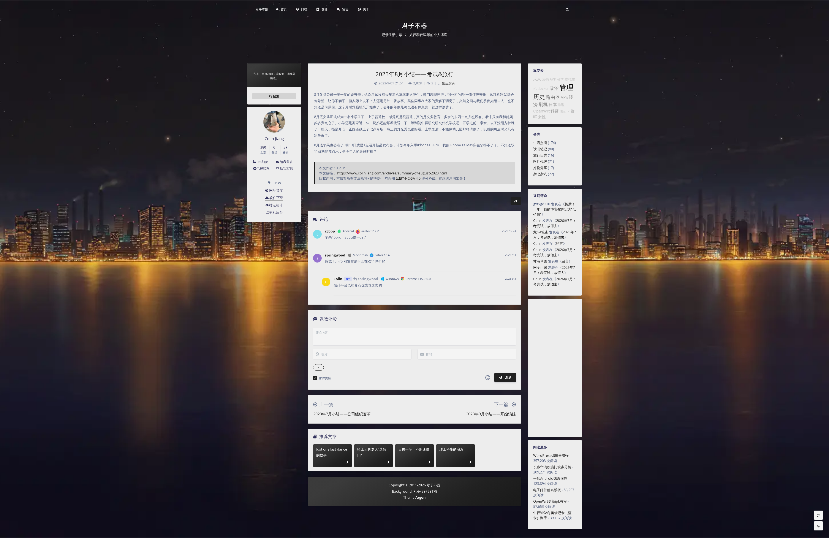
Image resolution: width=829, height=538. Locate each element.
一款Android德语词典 (550, 478)
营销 (545, 79)
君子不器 (262, 9)
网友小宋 (540, 267)
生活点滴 (540, 142)
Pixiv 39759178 (425, 491)
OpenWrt (541, 111)
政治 (554, 88)
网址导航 (275, 190)
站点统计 (276, 205)
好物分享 (540, 167)
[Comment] (818, 515)
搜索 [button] (275, 96)
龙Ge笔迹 (540, 232)
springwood (335, 255)
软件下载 (276, 197)
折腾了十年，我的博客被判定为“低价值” (554, 209)
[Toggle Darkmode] (818, 525)
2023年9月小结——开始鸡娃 (491, 413)
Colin (537, 220)
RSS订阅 (262, 162)
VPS (564, 97)
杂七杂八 (540, 174)
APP (553, 79)
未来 (537, 79)
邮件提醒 (325, 378)
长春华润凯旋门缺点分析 (552, 467)
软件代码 (540, 161)
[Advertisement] (554, 368)
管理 (566, 87)
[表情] (487, 377)
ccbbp (330, 231)
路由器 (553, 97)
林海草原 (540, 261)
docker (543, 88)
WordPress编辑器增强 (551, 455)
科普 (555, 111)
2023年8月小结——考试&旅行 (414, 74)
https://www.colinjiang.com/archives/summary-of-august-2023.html (392, 173)
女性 (542, 116)
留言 (559, 243)
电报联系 (262, 168)
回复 (510, 242)
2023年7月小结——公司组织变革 (342, 413)
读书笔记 (540, 149)
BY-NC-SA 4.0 (410, 178)
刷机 (543, 104)
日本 (553, 104)
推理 (561, 104)
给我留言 (286, 162)
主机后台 (276, 212)
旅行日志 (540, 155)
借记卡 (565, 111)
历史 (539, 97)
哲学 (560, 79)
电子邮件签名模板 (547, 489)
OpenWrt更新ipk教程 (550, 501)
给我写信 (286, 168)
